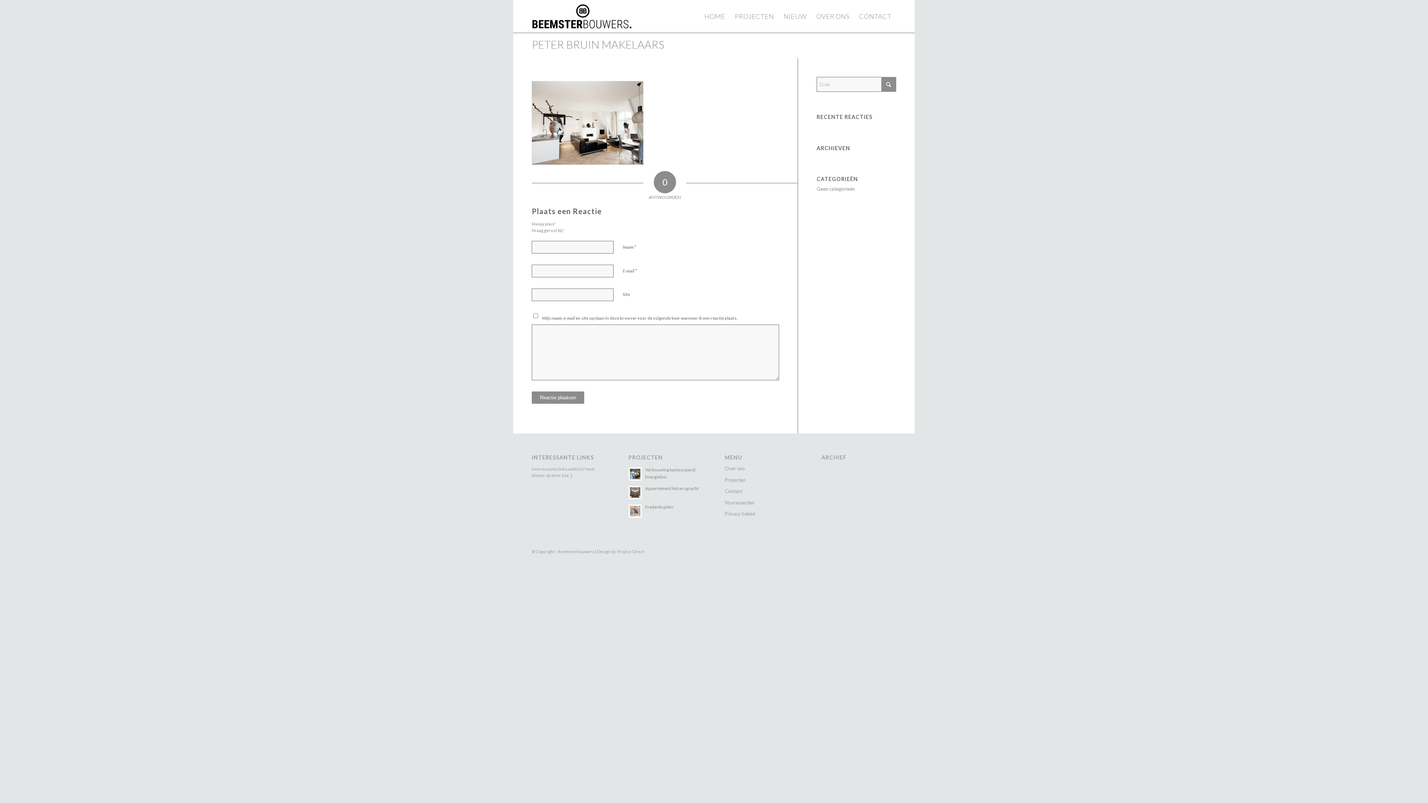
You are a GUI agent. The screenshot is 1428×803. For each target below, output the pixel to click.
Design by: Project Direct (620, 551)
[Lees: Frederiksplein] (635, 511)
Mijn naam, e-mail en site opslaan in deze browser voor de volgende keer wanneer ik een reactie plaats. (639, 318)
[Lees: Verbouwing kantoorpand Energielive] (635, 474)
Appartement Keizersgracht (672, 488)
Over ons (735, 468)
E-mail (630, 271)
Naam (629, 247)
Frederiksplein (659, 506)
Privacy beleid (740, 514)
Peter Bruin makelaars (598, 44)
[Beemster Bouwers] (582, 16)
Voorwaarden (740, 503)
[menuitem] (714, 16)
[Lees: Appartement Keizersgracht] (635, 492)
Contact (733, 491)
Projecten (735, 480)
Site (626, 294)
